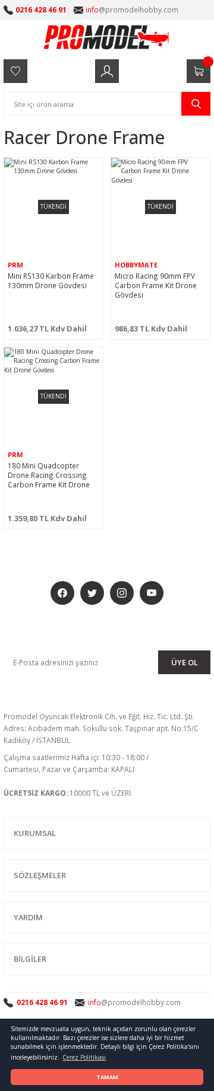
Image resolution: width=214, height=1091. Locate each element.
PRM (15, 264)
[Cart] (198, 71)
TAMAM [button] (107, 1077)
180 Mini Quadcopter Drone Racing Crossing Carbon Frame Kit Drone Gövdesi (49, 475)
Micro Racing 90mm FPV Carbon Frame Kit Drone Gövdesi (156, 285)
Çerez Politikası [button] (84, 1057)
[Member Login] (107, 71)
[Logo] (107, 36)
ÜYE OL (184, 662)
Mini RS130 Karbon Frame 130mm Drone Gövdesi (51, 280)
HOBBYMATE (136, 264)
